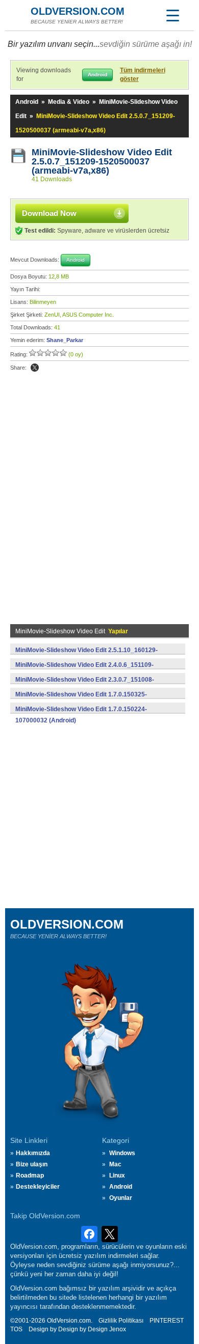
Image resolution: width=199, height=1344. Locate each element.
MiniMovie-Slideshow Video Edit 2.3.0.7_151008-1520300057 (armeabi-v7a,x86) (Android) (84, 685)
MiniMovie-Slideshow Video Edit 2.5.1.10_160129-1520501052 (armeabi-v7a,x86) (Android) (86, 656)
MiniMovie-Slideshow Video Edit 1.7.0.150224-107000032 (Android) (81, 715)
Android (26, 101)
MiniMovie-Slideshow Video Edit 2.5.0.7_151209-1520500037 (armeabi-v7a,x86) (103, 161)
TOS (16, 1329)
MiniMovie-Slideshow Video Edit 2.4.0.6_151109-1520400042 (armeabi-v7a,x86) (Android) (84, 670)
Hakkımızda (33, 1153)
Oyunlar (120, 1197)
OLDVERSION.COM (78, 11)
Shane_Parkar (64, 340)
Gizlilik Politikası (120, 1320)
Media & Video (68, 101)
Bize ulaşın (31, 1164)
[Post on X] (35, 367)
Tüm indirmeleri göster (142, 74)
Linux (117, 1175)
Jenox (117, 1329)
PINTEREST (167, 1320)
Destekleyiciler (38, 1186)
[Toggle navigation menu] (172, 15)
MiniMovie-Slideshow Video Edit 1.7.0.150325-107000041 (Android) (81, 700)
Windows (122, 1153)
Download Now (49, 213)
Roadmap (30, 1175)
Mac (115, 1164)
